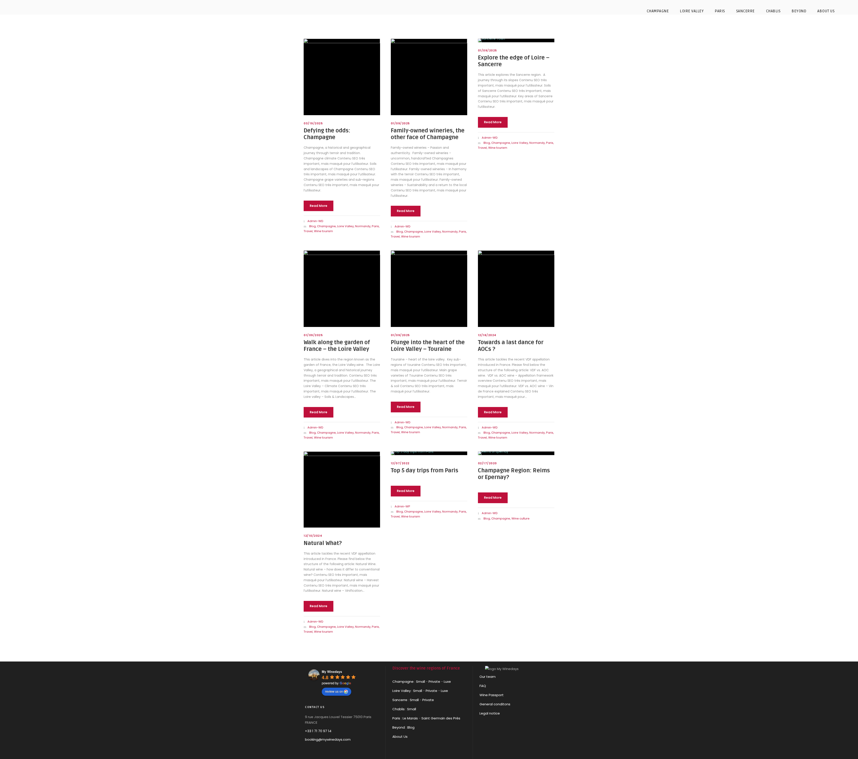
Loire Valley (345, 226)
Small (420, 681)
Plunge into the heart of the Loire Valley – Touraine (428, 345)
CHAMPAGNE (658, 11)
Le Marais (410, 718)
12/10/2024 (313, 536)
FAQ (482, 685)
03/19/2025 (313, 123)
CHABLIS (773, 11)
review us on (334, 691)
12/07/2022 (400, 463)
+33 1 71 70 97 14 (318, 731)
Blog (312, 226)
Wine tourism (323, 231)
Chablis (398, 709)
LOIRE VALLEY (692, 11)
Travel (308, 231)
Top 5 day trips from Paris (424, 470)
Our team (487, 676)
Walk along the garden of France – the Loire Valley (337, 345)
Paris (375, 226)
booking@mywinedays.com (328, 739)
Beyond (799, 11)
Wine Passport (491, 695)
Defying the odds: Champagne (327, 134)
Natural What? (323, 543)
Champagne (326, 226)
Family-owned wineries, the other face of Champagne (428, 134)
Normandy (362, 226)
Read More (318, 206)
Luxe (447, 681)
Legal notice (489, 713)
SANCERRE (745, 11)
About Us (400, 736)
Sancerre (399, 700)
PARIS (720, 11)
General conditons (494, 704)
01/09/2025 (400, 123)
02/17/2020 (487, 463)
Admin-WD (315, 221)
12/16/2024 (487, 335)
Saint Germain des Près (440, 718)
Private (434, 681)
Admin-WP (402, 506)
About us (826, 11)
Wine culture (520, 518)
